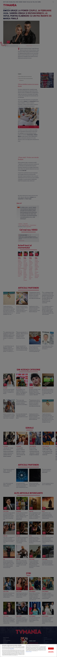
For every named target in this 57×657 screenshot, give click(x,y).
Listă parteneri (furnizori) (28, 651)
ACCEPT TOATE (51, 648)
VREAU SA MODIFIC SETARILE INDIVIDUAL (51, 652)
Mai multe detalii (12, 648)
